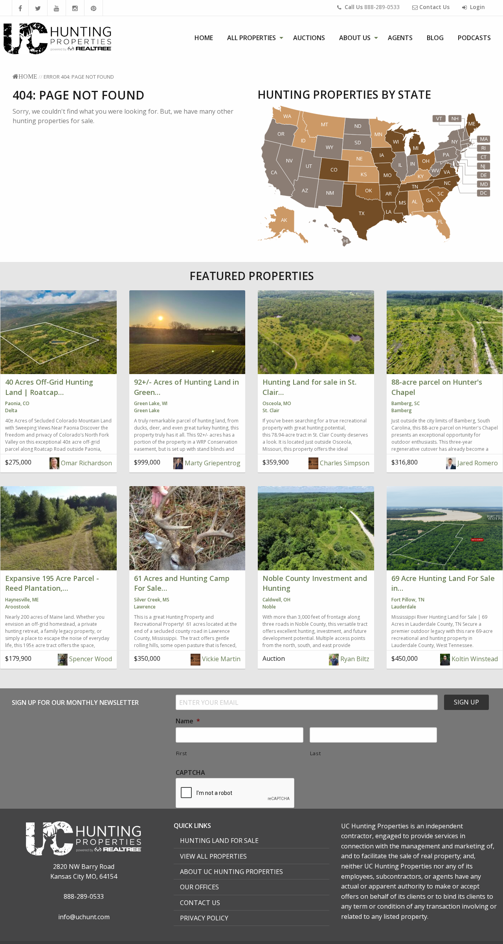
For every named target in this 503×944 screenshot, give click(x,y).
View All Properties (213, 856)
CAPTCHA (190, 773)
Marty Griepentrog (211, 463)
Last (315, 753)
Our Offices (199, 887)
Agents (400, 37)
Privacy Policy (204, 918)
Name (188, 721)
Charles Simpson (343, 463)
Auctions (309, 37)
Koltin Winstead (474, 659)
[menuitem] (203, 37)
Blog (435, 37)
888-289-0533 (372, 7)
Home (204, 37)
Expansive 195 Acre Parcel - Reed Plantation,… (52, 583)
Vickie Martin (220, 659)
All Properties (251, 37)
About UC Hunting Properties (231, 871)
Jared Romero (477, 463)
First (181, 753)
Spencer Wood (90, 659)
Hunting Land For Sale (219, 840)
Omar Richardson (85, 463)
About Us (355, 37)
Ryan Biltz (354, 659)
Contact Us (200, 902)
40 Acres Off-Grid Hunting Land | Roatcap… (49, 386)
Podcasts (474, 37)
